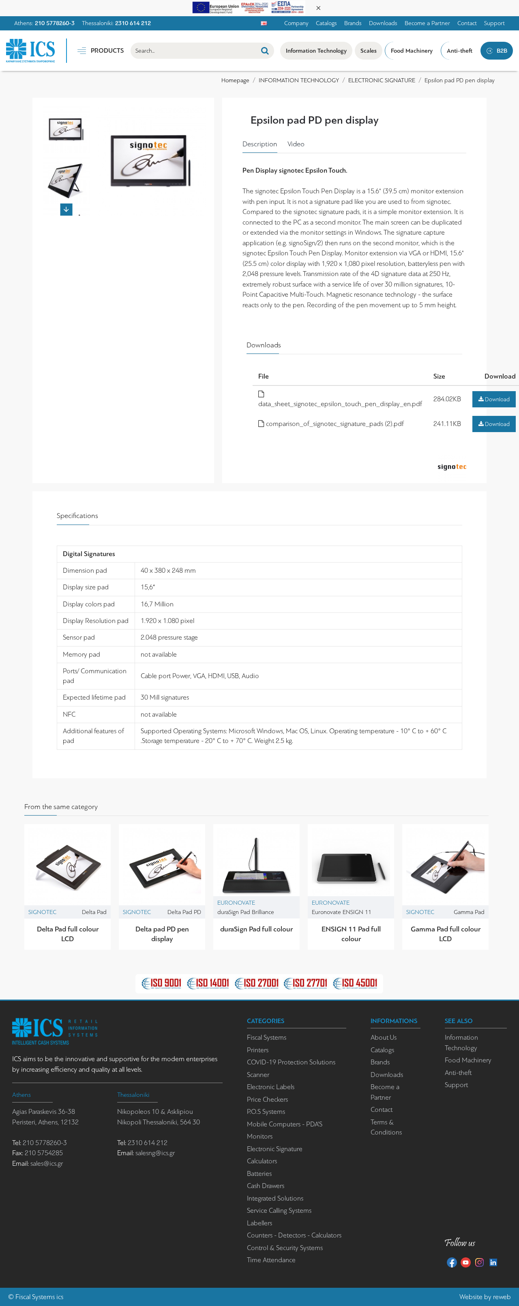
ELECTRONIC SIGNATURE (381, 80)
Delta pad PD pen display (162, 934)
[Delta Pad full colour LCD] (67, 867)
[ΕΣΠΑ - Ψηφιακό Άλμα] (248, 7)
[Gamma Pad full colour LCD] (445, 867)
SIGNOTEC (42, 912)
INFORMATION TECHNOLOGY (299, 80)
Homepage (235, 80)
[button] (66, 110)
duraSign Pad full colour (256, 929)
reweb (502, 1297)
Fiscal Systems (35, 1297)
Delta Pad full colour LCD (68, 934)
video (296, 144)
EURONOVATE (236, 902)
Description (259, 144)
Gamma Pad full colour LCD (445, 934)
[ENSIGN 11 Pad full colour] (351, 867)
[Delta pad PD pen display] (162, 867)
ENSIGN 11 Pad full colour (351, 934)
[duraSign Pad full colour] (256, 867)
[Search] (265, 51)
